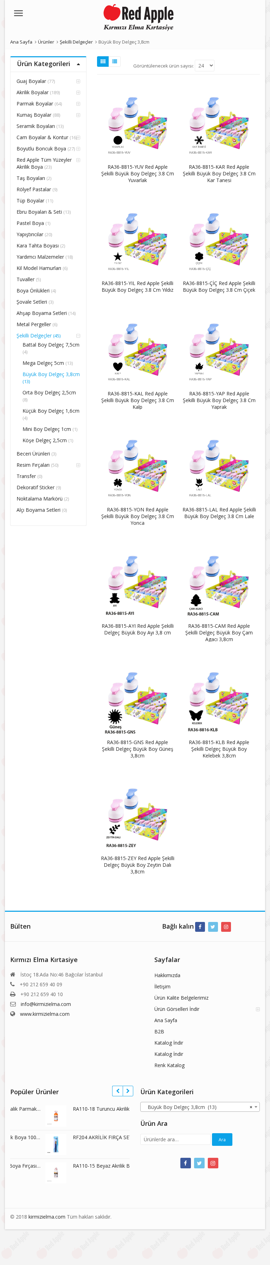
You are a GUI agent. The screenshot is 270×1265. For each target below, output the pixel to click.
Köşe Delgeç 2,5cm (44, 440)
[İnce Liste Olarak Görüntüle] (115, 61)
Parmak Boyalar (35, 103)
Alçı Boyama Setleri (38, 509)
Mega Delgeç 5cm (43, 363)
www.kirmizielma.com (45, 1014)
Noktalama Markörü (40, 498)
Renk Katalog (169, 1065)
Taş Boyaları (31, 178)
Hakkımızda (167, 975)
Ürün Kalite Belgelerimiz (181, 997)
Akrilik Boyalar (33, 92)
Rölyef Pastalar (34, 189)
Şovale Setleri (32, 301)
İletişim (162, 986)
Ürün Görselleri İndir (176, 1009)
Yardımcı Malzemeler (40, 256)
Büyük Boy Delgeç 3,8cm (51, 374)
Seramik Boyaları (36, 126)
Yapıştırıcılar (30, 234)
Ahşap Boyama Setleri (42, 313)
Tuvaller (25, 279)
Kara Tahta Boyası (38, 245)
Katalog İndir (168, 1042)
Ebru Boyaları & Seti (39, 211)
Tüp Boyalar (30, 200)
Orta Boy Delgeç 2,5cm (49, 392)
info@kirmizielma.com (46, 1004)
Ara (222, 1140)
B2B (159, 1031)
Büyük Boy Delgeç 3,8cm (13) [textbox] (197, 1107)
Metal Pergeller (34, 324)
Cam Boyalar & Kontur (42, 137)
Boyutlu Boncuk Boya (41, 148)
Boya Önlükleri (33, 290)
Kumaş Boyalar (34, 114)
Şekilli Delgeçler (34, 335)
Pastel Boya (30, 223)
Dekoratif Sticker (35, 487)
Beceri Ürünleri (33, 453)
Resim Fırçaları (33, 465)
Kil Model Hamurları (39, 268)
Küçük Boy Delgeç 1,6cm (50, 410)
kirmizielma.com (46, 1216)
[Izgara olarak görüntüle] (103, 61)
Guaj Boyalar (31, 81)
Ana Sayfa (165, 1020)
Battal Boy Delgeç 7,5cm (50, 344)
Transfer (26, 476)
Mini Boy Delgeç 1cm (46, 429)
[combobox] (200, 1107)
